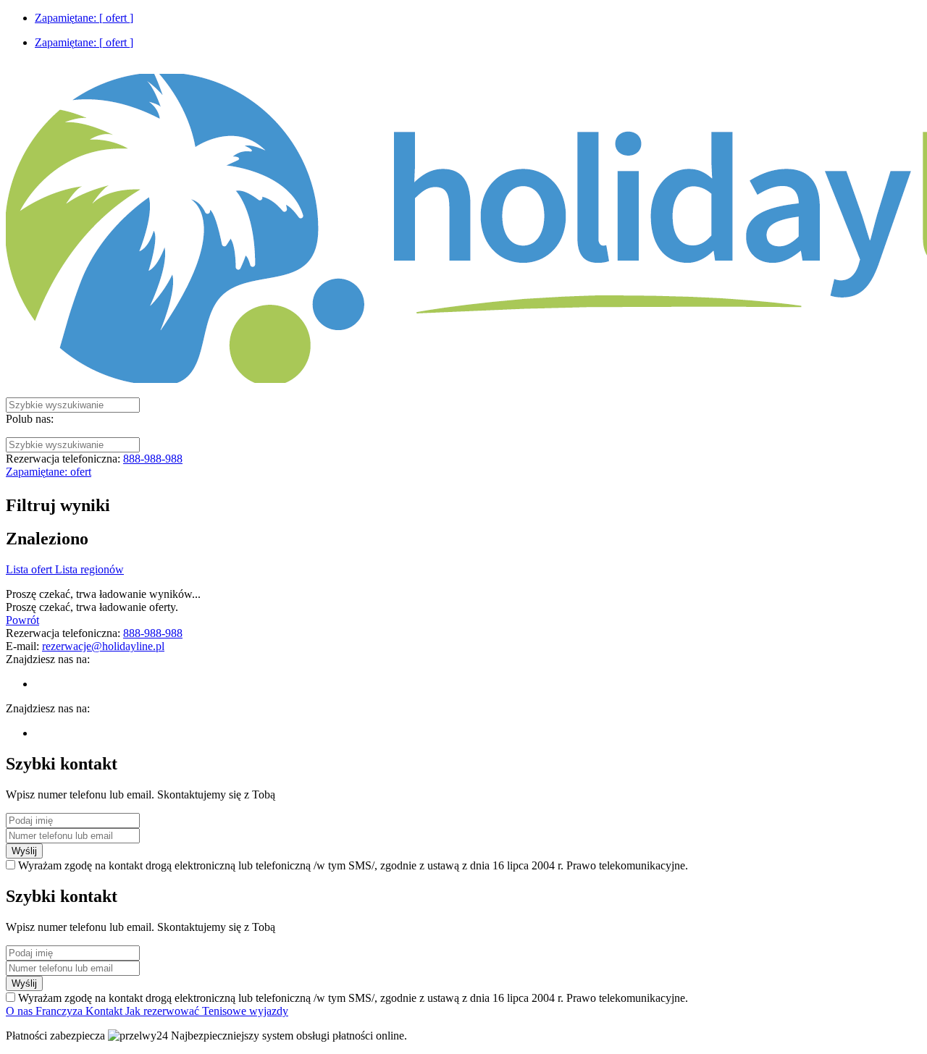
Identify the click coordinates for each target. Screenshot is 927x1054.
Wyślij (24, 851)
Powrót (22, 620)
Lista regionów (89, 569)
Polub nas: (30, 419)
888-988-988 (153, 458)
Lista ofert (30, 569)
